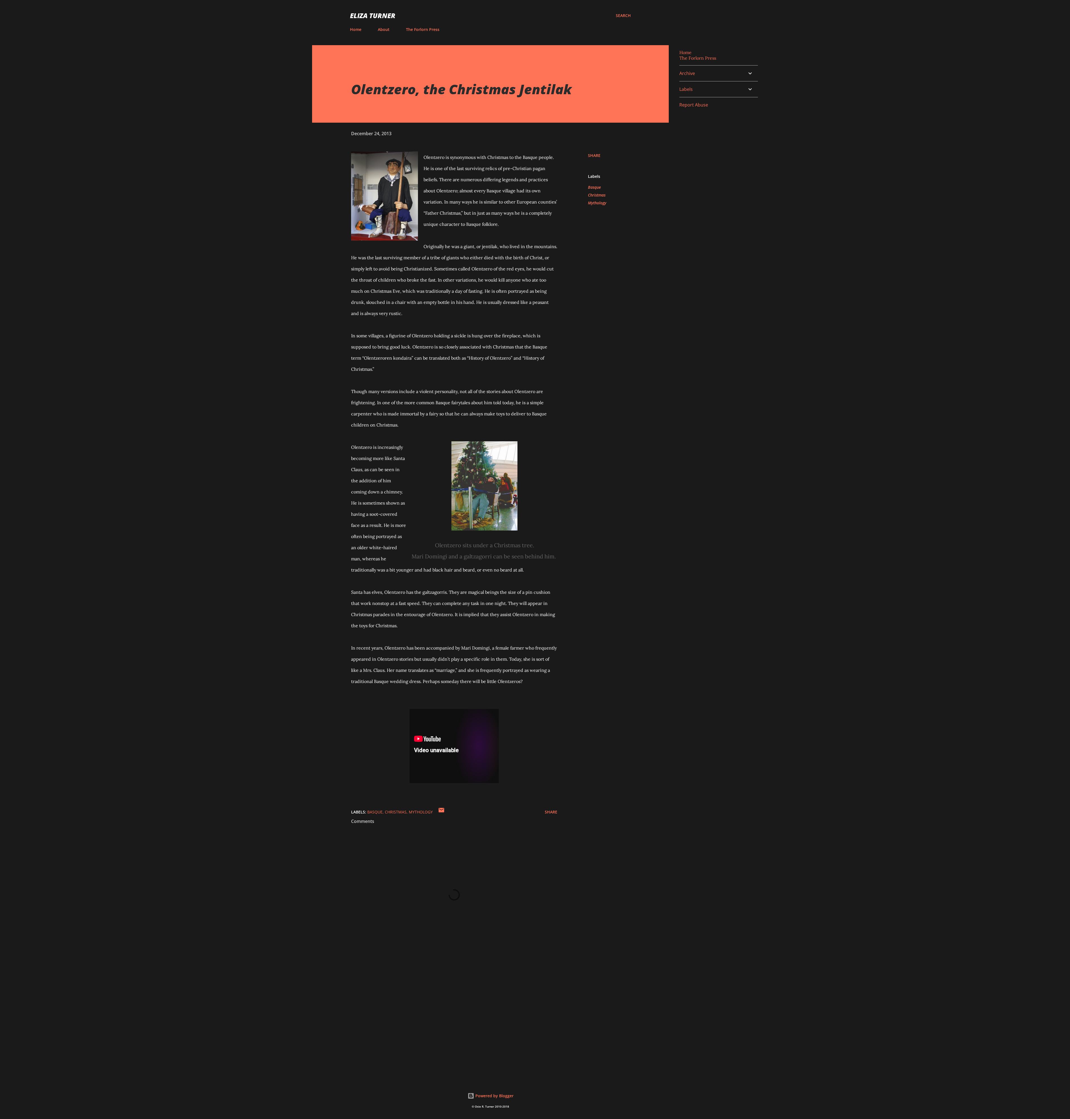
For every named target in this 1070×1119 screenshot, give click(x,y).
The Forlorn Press (422, 29)
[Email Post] (441, 812)
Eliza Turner (372, 15)
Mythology (597, 202)
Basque (594, 187)
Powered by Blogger (494, 1095)
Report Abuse (693, 105)
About (384, 29)
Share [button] (594, 155)
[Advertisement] (445, 1008)
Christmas (596, 195)
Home (355, 29)
